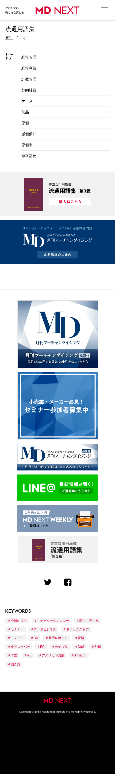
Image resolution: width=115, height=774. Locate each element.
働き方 (15, 664)
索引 (9, 37)
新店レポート (58, 638)
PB (29, 655)
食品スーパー (20, 647)
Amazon (80, 655)
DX (36, 638)
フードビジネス (45, 629)
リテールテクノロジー (53, 621)
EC (42, 647)
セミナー (17, 629)
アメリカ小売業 (53, 655)
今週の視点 (19, 621)
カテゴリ (61, 647)
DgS (81, 647)
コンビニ (17, 638)
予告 (14, 655)
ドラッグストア (77, 629)
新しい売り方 (88, 621)
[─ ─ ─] (104, 10)
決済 (81, 638)
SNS (97, 647)
